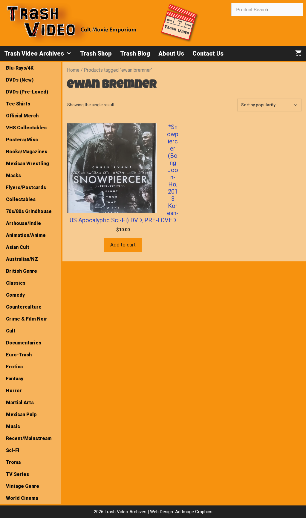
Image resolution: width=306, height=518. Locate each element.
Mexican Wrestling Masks (27, 169)
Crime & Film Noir (26, 319)
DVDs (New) (19, 80)
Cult (11, 331)
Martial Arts (20, 402)
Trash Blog (135, 53)
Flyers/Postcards (26, 187)
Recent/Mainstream (29, 438)
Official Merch (22, 116)
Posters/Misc (22, 139)
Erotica (14, 367)
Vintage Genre (22, 486)
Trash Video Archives (34, 53)
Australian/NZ (22, 259)
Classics (15, 283)
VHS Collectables (26, 128)
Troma (13, 462)
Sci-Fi (12, 450)
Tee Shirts (18, 104)
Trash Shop (96, 53)
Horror (14, 390)
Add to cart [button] (123, 245)
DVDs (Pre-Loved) (27, 92)
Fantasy (14, 378)
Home (73, 70)
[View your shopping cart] (298, 53)
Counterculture (24, 307)
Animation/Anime (26, 235)
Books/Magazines (26, 151)
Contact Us (208, 53)
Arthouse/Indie (23, 223)
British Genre (21, 271)
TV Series (17, 474)
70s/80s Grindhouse (29, 211)
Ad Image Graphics (193, 511)
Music (13, 426)
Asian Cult (17, 247)
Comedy (15, 295)
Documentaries (23, 343)
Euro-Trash (19, 355)
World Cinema (22, 498)
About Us (171, 53)
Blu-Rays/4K (19, 68)
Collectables (21, 199)
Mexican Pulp (21, 414)
